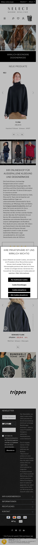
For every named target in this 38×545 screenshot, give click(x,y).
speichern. (12, 273)
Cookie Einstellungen (19, 285)
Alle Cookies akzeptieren (19, 295)
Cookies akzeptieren (19, 290)
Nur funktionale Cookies (19, 280)
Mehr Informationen (22, 273)
